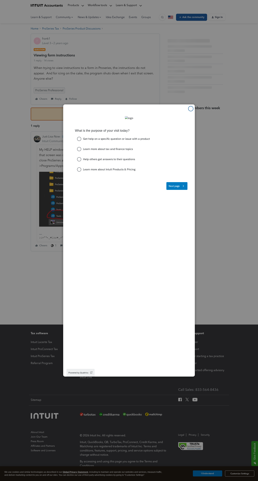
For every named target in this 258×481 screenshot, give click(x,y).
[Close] (190, 108)
